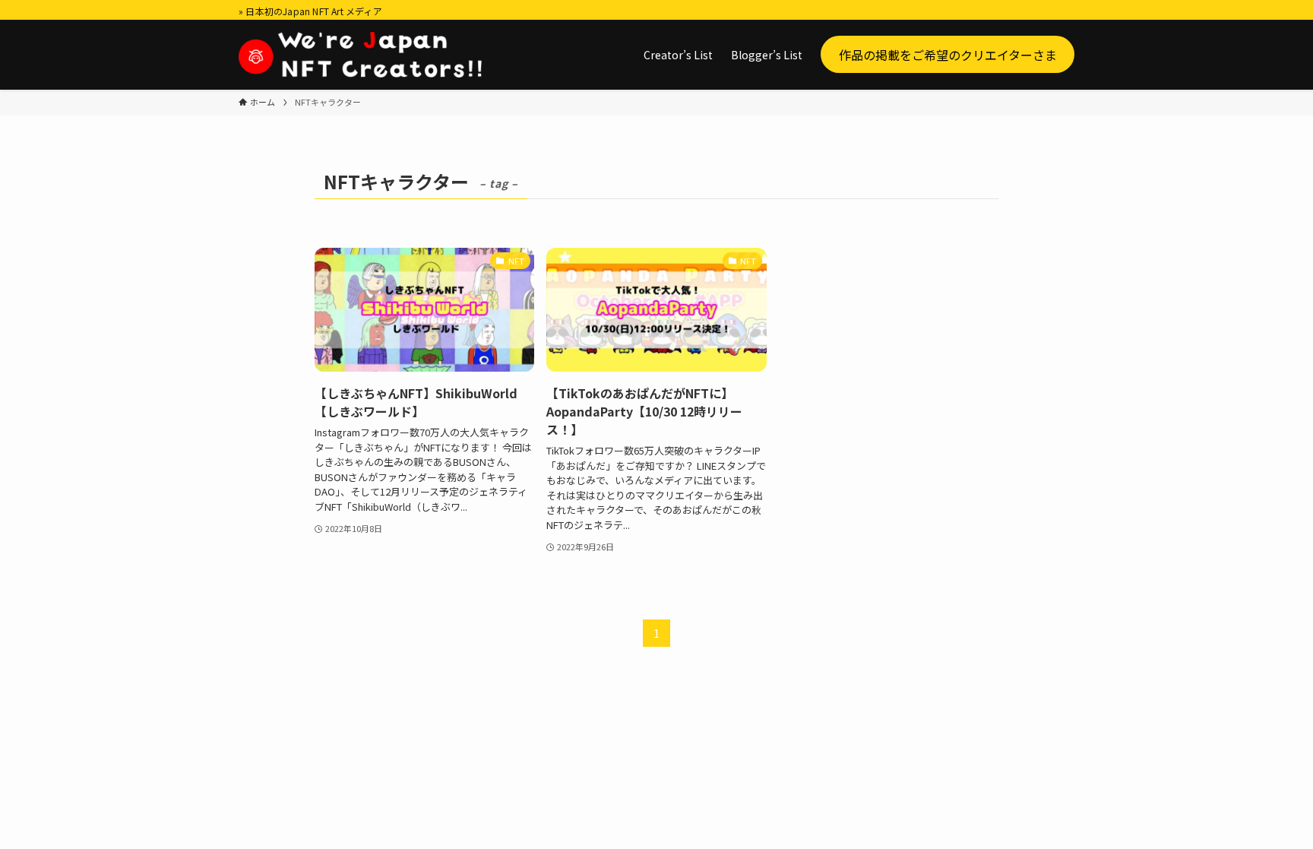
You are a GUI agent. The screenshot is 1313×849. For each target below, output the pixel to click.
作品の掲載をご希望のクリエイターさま (948, 54)
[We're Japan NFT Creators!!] (360, 55)
